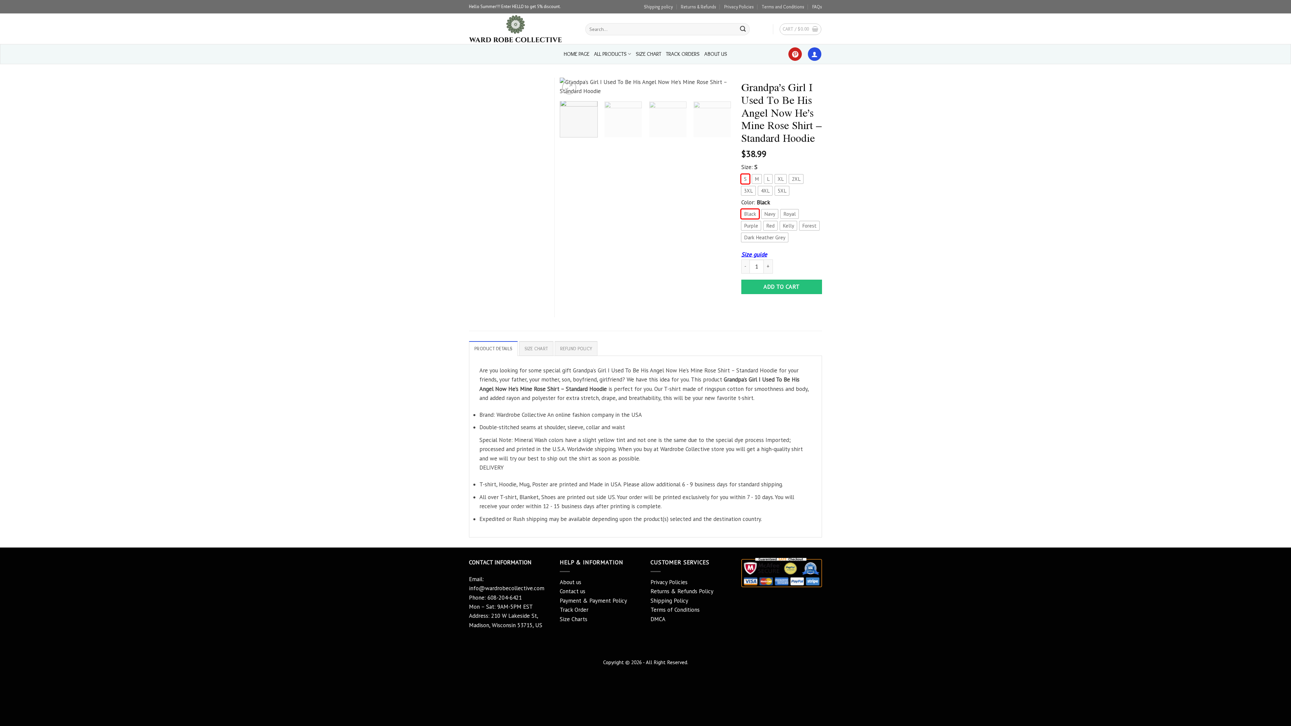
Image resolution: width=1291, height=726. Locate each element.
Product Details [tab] (493, 348)
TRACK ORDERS (683, 54)
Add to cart (782, 286)
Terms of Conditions (675, 609)
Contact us (572, 591)
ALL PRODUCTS (610, 54)
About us (570, 582)
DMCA (658, 619)
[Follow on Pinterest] (795, 54)
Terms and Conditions (783, 6)
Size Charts (573, 619)
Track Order (574, 609)
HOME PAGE (576, 54)
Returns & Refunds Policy (682, 591)
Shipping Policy (669, 600)
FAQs (817, 6)
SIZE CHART (648, 54)
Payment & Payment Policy (593, 600)
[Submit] (743, 29)
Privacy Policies (739, 6)
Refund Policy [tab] (576, 348)
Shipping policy (658, 6)
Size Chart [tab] (536, 348)
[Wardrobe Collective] (522, 28)
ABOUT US (715, 54)
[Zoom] (569, 87)
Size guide (754, 254)
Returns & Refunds (698, 6)
